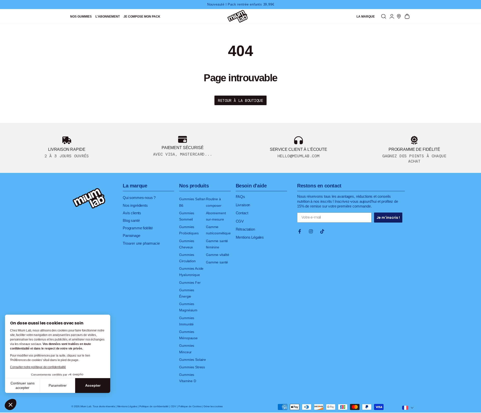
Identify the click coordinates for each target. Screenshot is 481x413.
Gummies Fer (189, 283)
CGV (240, 221)
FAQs (240, 196)
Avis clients (132, 213)
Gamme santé (217, 262)
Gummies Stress (192, 367)
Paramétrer (58, 385)
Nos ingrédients (135, 205)
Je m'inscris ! (388, 217)
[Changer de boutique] (407, 406)
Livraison (243, 205)
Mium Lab (85, 406)
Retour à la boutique (240, 100)
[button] (11, 404)
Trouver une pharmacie (141, 243)
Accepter (92, 385)
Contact (242, 213)
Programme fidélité (138, 228)
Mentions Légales (250, 237)
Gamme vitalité (217, 255)
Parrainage (131, 235)
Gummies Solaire (192, 360)
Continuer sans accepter (23, 385)
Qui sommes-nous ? (139, 197)
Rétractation (245, 229)
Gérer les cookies (213, 406)
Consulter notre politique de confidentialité (38, 367)
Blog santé (131, 220)
